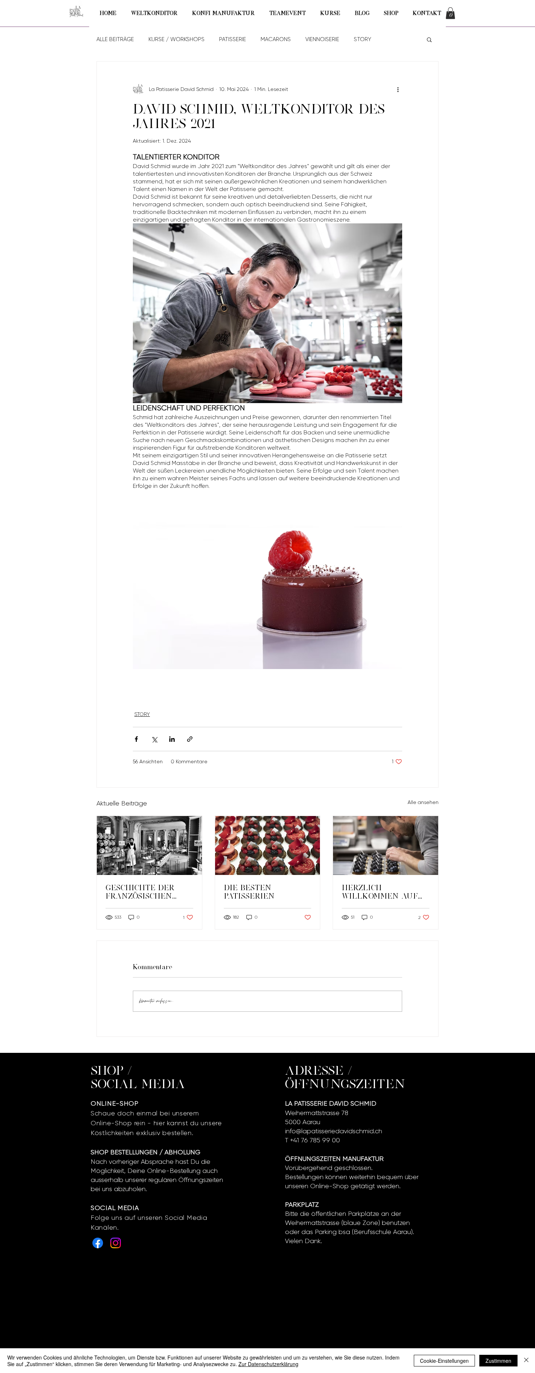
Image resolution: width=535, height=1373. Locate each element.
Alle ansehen (423, 802)
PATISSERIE (232, 39)
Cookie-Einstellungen (444, 1360)
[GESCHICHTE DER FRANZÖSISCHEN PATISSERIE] (149, 845)
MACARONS (276, 39)
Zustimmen (498, 1360)
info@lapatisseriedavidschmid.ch (333, 1131)
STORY (362, 39)
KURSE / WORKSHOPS (176, 39)
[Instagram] (115, 1243)
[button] (450, 13)
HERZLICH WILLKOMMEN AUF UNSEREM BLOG (380, 892)
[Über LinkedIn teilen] (172, 739)
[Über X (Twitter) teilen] (154, 739)
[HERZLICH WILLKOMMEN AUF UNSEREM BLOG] (385, 845)
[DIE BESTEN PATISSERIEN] (267, 845)
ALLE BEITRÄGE (115, 39)
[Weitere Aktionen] (397, 89)
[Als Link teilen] (189, 739)
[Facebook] (98, 1243)
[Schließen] (526, 1360)
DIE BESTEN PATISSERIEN (249, 892)
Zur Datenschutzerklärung (268, 1364)
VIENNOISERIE (322, 39)
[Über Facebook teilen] (136, 739)
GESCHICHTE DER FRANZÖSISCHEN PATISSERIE (140, 892)
